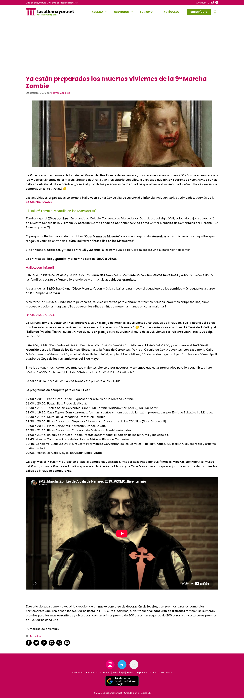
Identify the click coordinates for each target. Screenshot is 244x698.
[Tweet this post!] (36, 645)
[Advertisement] (122, 50)
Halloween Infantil (40, 267)
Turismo (146, 12)
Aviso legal (118, 672)
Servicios (121, 12)
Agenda (97, 12)
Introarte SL (144, 692)
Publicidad (92, 672)
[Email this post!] (67, 645)
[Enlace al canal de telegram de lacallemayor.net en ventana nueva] (216, 3)
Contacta (105, 672)
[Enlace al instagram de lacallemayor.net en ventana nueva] (211, 3)
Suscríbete (78, 672)
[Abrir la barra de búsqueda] (215, 12)
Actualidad (36, 636)
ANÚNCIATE (202, 2)
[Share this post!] (29, 645)
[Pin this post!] (52, 645)
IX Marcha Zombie (40, 315)
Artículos (171, 12)
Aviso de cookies (162, 672)
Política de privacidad (139, 672)
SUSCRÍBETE (198, 12)
